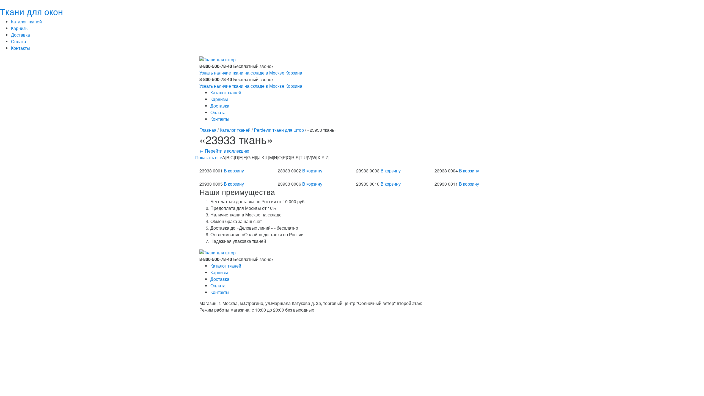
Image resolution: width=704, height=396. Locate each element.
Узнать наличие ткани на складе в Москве (241, 73)
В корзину (234, 170)
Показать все (208, 157)
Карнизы (20, 28)
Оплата (18, 41)
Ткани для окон (31, 11)
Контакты (20, 48)
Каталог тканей (26, 21)
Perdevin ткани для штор (279, 130)
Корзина (293, 73)
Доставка (20, 35)
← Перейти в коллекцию (224, 151)
